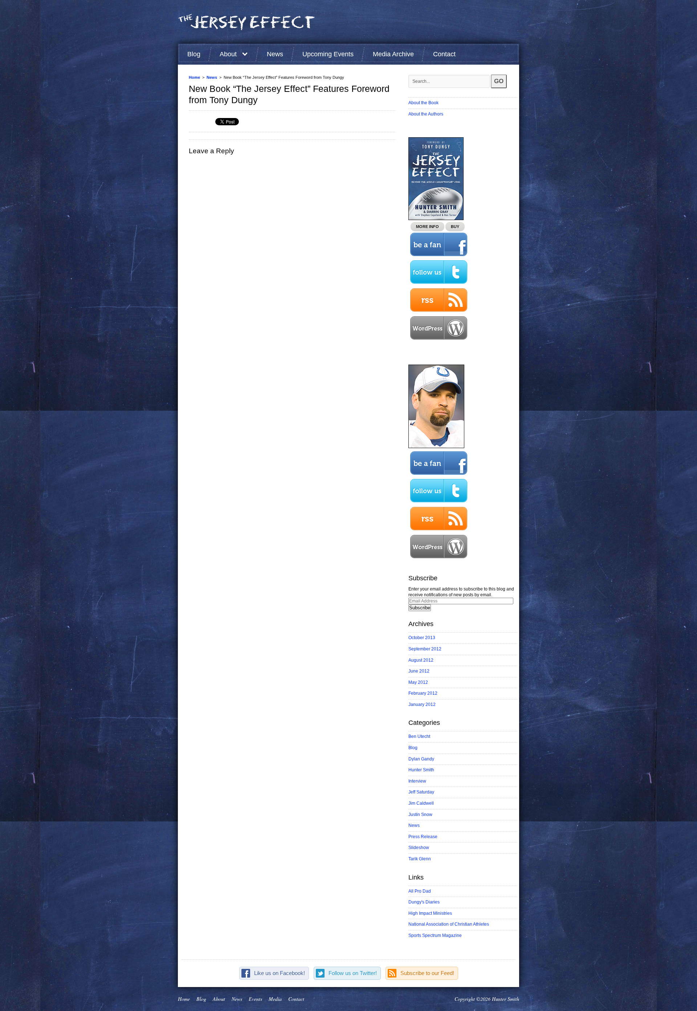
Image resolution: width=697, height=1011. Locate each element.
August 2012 (420, 660)
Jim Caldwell (421, 803)
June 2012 (418, 671)
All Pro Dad (419, 891)
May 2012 (418, 682)
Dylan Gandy (421, 759)
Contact (444, 54)
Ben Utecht (419, 736)
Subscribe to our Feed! (427, 973)
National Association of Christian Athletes (448, 924)
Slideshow (418, 847)
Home (194, 77)
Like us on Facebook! (279, 973)
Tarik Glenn (419, 858)
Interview (417, 781)
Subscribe (419, 607)
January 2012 (422, 704)
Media (275, 998)
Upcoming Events (328, 54)
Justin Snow (420, 814)
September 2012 (424, 648)
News (275, 54)
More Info (427, 226)
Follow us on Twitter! (353, 973)
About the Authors (425, 114)
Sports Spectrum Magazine (435, 935)
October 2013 (421, 637)
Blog (193, 54)
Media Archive (393, 54)
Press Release (422, 836)
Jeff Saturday (421, 792)
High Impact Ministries (430, 913)
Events (255, 998)
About (228, 54)
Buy (455, 226)
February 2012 (422, 693)
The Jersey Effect (247, 22)
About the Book (423, 102)
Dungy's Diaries (424, 902)
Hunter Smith (421, 769)
